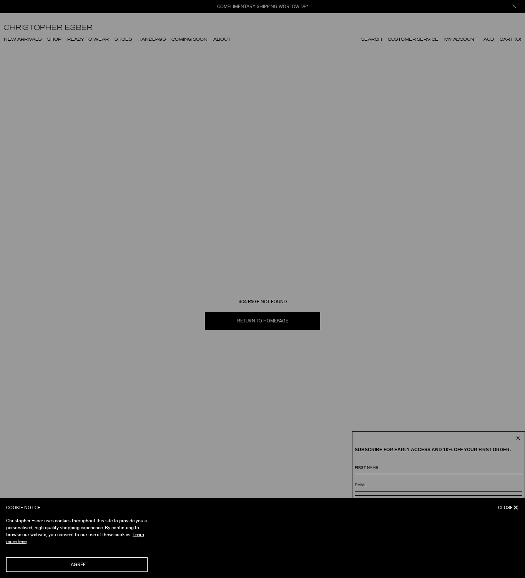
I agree (77, 564)
